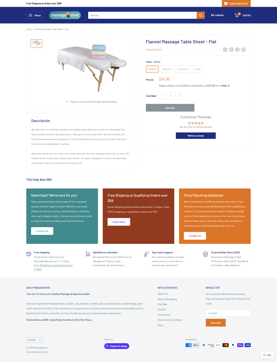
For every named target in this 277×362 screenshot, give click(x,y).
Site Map (162, 304)
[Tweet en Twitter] (237, 49)
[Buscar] (201, 15)
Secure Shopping (167, 299)
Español (32, 339)
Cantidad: (151, 95)
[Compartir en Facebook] (225, 49)
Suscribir (216, 322)
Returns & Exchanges (170, 319)
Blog (160, 325)
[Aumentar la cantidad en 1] (179, 95)
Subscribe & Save (238, 3)
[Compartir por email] (243, 49)
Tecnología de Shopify (37, 351)
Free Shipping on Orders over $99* (44, 3)
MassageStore (154, 49)
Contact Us (164, 314)
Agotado (170, 107)
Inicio (29, 29)
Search (162, 309)
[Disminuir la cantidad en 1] (162, 95)
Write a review (196, 135)
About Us (163, 293)
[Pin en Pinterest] (231, 49)
